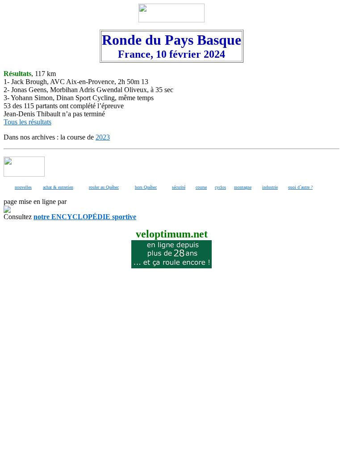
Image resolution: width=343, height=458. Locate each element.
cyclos (220, 187)
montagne (242, 187)
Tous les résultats (27, 122)
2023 (103, 137)
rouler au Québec (104, 187)
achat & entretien (58, 187)
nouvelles (23, 187)
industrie (270, 187)
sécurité (178, 187)
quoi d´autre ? (300, 187)
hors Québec (146, 187)
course (201, 187)
